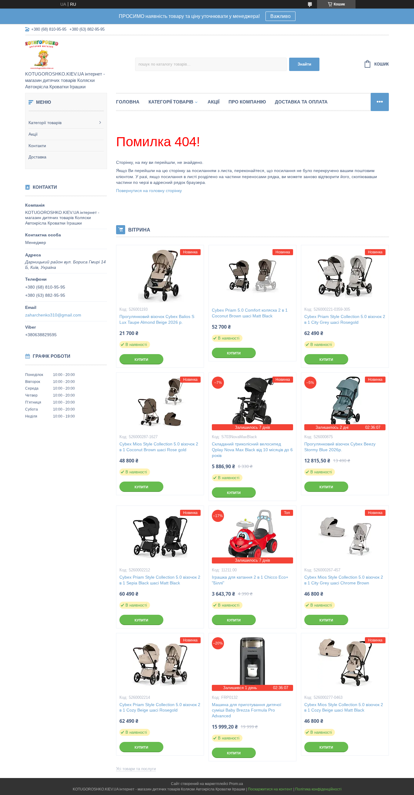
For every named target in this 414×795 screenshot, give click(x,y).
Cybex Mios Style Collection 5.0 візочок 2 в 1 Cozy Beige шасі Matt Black (343, 707)
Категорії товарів (45, 122)
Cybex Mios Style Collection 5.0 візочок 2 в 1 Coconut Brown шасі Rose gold (158, 446)
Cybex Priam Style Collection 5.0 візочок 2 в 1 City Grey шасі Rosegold (344, 319)
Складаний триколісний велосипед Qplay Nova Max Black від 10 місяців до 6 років (252, 449)
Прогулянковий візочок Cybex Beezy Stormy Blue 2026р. (340, 446)
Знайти (304, 64)
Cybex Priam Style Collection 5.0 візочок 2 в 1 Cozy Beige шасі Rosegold (159, 707)
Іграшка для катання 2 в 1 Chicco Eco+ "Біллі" (250, 580)
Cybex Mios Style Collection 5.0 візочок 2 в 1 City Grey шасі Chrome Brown (343, 580)
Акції (33, 134)
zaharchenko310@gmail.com (53, 315)
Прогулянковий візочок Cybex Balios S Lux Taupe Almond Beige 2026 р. (156, 319)
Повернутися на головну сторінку (149, 190)
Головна (127, 102)
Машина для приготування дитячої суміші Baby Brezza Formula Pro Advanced (246, 710)
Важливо (280, 16)
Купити (141, 359)
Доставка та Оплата (301, 102)
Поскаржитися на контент (270, 789)
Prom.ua (236, 784)
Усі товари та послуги (136, 768)
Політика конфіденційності (318, 789)
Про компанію (247, 102)
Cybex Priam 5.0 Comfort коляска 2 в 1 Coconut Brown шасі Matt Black (250, 313)
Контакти (37, 145)
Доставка (37, 156)
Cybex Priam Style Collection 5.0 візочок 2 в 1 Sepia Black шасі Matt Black (159, 580)
